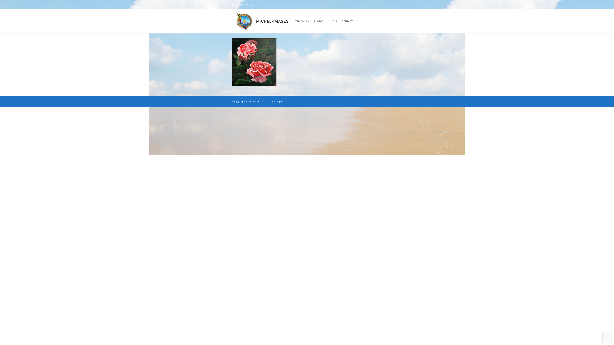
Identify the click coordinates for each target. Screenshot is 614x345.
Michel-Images (272, 21)
